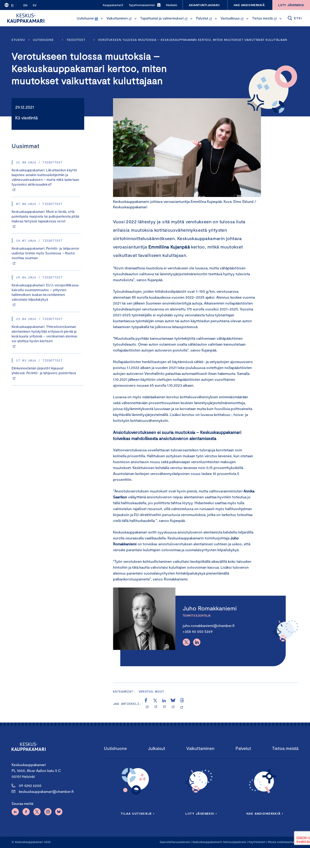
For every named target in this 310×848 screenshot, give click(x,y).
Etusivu (18, 40)
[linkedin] (164, 703)
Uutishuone (85, 18)
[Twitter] (186, 642)
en (25, 5)
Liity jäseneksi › (201, 813)
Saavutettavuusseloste (175, 842)
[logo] (25, 18)
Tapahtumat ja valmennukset (162, 18)
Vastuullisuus (230, 18)
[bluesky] (173, 703)
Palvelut (202, 18)
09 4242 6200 (30, 785)
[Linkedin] (196, 642)
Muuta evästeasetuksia (283, 842)
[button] (101, 18)
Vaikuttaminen (117, 18)
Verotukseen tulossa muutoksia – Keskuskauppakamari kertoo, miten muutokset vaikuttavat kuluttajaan (192, 40)
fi (12, 5)
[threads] (182, 704)
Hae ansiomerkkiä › (264, 813)
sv (35, 5)
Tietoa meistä (262, 18)
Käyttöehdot (257, 842)
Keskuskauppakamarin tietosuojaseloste (219, 842)
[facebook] (147, 703)
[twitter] (155, 703)
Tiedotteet (75, 40)
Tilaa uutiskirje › (138, 813)
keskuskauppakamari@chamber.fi (46, 791)
